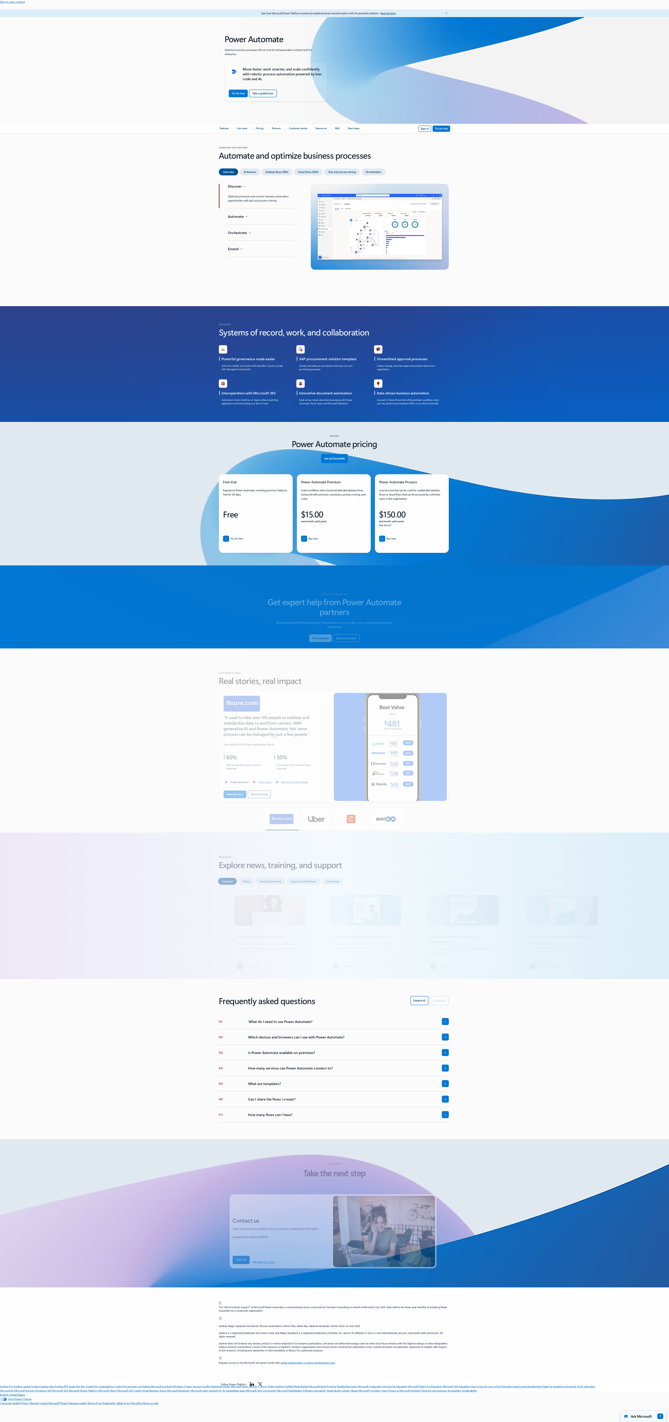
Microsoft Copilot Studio (294, 771)
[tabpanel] (334, 239)
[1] (220, 1302)
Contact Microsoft (49, 1403)
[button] (281, 809)
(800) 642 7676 (266, 1251)
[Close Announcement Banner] (445, 13)
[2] (220, 1317)
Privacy (64, 1403)
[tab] (228, 171)
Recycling (136, 1403)
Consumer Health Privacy (14, 1403)
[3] (220, 1357)
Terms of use (94, 1403)
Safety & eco (123, 1403)
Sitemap (34, 1403)
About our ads (151, 1403)
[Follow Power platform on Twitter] (260, 1384)
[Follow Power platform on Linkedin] (252, 1384)
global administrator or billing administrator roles (307, 1362)
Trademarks (109, 1403)
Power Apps (264, 771)
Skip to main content (12, 2)
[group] (334, 736)
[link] (224, 130)
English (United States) (12, 1395)
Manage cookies (77, 1403)
